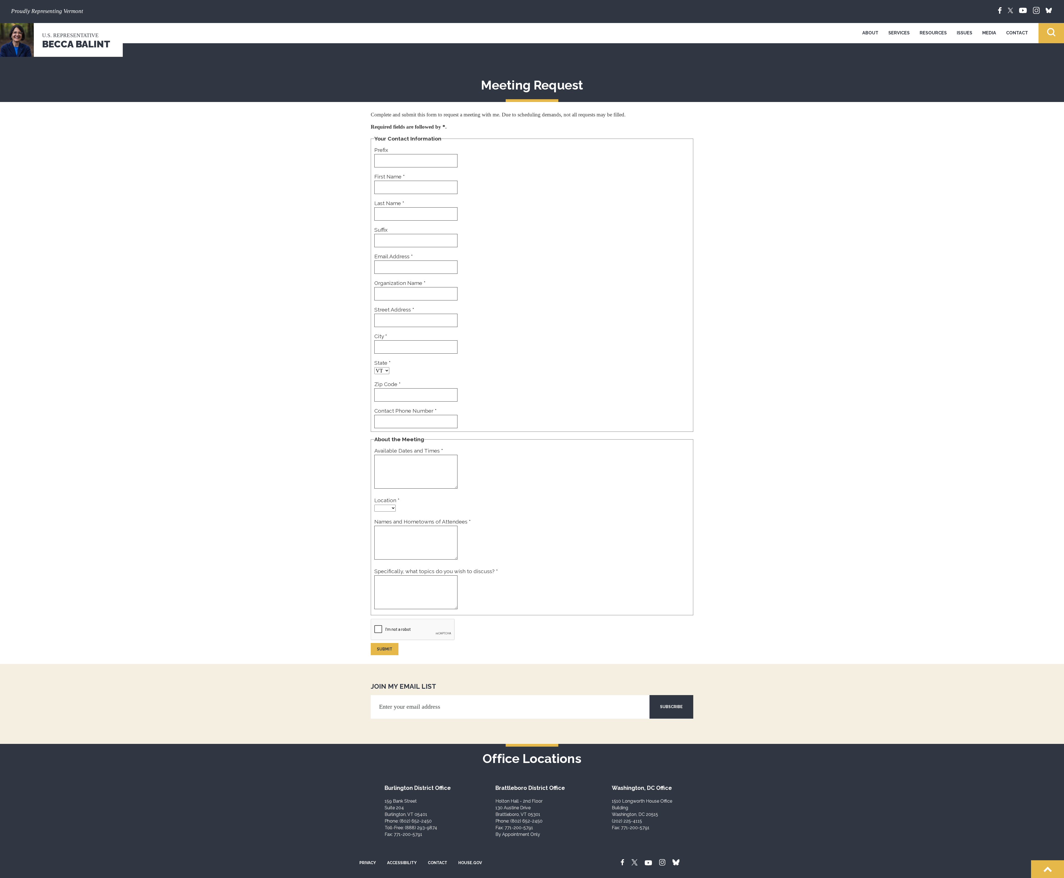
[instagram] (1036, 10)
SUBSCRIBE (671, 707)
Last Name (389, 203)
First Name (389, 176)
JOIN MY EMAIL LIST (403, 686)
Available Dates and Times (408, 451)
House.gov (470, 863)
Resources (933, 32)
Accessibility (402, 863)
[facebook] (1000, 10)
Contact (1017, 32)
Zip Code (387, 384)
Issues (964, 32)
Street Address (394, 310)
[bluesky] (1049, 10)
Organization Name (400, 283)
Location (387, 500)
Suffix (381, 230)
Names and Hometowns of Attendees (422, 522)
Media (989, 32)
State (382, 363)
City (380, 336)
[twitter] (1010, 10)
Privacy (367, 863)
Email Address (393, 256)
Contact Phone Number (405, 411)
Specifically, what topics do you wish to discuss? (436, 571)
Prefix (381, 150)
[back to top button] (1047, 869)
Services (899, 32)
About (870, 32)
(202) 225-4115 (627, 821)
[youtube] (1023, 10)
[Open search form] (1051, 33)
